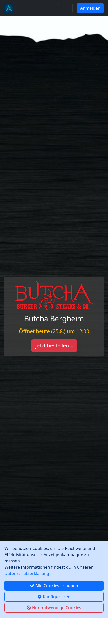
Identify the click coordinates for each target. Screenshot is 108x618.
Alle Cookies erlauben (56, 586)
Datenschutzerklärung (26, 573)
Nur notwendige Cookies (56, 607)
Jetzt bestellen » (54, 345)
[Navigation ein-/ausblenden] (65, 8)
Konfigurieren (56, 596)
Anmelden (90, 8)
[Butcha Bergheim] (8, 8)
